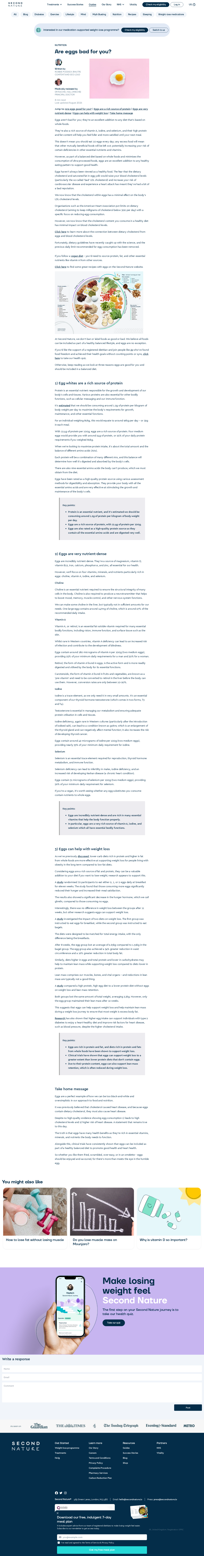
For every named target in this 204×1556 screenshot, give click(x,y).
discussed (83, 856)
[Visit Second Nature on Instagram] (65, 1493)
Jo (131, 349)
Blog (125, 1457)
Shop (125, 1462)
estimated (64, 405)
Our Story (106, 4)
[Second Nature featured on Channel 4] (94, 1426)
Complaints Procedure (100, 1467)
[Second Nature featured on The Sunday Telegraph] (121, 1426)
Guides (92, 4)
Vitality (133, 4)
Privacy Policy (96, 1462)
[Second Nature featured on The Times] (70, 1426)
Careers (92, 1452)
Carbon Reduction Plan (100, 1478)
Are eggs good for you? (78, 108)
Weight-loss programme (67, 1447)
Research (60, 1018)
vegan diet (77, 255)
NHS (119, 4)
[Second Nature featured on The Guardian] (39, 1426)
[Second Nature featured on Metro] (189, 1426)
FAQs (57, 1457)
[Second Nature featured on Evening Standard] (161, 1426)
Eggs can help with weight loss (90, 113)
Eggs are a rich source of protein (112, 108)
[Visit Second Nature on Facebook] (56, 1493)
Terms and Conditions (99, 1457)
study (60, 882)
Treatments (53, 4)
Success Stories (75, 4)
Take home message (121, 113)
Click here (60, 231)
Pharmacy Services (98, 1472)
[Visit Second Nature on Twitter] (61, 1493)
